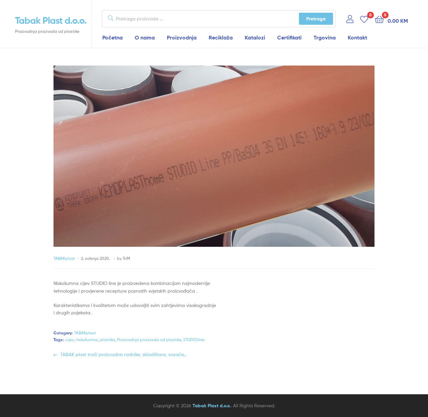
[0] (364, 18)
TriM (126, 258)
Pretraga (316, 19)
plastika (107, 339)
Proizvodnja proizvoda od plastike (149, 339)
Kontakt (357, 37)
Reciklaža (221, 37)
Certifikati (289, 37)
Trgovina (325, 37)
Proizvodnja (182, 37)
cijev (69, 339)
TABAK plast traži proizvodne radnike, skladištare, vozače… (123, 354)
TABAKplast (64, 258)
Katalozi (255, 37)
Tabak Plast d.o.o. (51, 20)
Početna (112, 37)
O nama (145, 37)
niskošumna (87, 339)
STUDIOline (193, 339)
